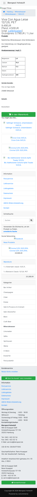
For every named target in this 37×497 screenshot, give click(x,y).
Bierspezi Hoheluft (16, 3)
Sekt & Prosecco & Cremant (14, 307)
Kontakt (6, 208)
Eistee (6, 302)
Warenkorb (8, 262)
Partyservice (8, 179)
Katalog (10, 12)
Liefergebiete (8, 188)
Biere (5, 317)
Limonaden (8, 331)
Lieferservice (8, 183)
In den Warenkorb (19, 114)
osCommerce (23, 494)
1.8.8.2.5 (21, 14)
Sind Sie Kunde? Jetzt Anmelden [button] (19, 378)
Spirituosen (8, 341)
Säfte (5, 336)
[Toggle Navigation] (4, 3)
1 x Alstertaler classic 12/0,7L (14, 267)
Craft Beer (7, 322)
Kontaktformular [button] (19, 483)
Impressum (8, 198)
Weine (6, 346)
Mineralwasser (20, 12)
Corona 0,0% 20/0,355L (19, 251)
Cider (6, 297)
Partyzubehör (9, 361)
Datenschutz (8, 193)
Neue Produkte (9, 242)
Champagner (8, 292)
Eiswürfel (7, 356)
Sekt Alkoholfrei (9, 312)
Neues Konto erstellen (9, 372)
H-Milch (6, 351)
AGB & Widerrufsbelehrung (13, 203)
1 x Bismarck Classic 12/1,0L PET (16, 272)
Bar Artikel (7, 287)
